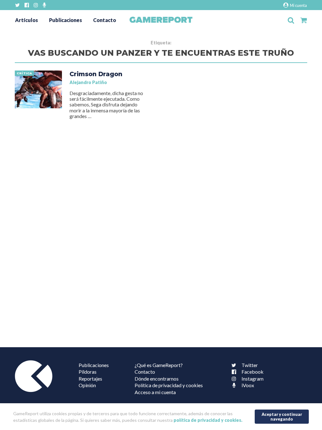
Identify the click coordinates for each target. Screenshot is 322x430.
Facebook (253, 372)
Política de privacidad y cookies (169, 385)
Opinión (87, 385)
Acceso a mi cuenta (155, 392)
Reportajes (90, 379)
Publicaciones (65, 20)
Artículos (26, 20)
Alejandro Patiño (88, 82)
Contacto (104, 20)
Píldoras (88, 372)
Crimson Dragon (95, 74)
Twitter (250, 365)
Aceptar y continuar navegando (282, 417)
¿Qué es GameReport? (159, 365)
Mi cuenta (298, 5)
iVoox (248, 385)
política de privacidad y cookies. (208, 420)
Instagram (253, 379)
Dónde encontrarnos (157, 379)
